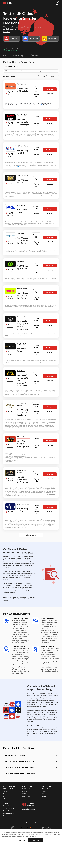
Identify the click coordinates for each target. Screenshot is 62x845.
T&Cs (42, 104)
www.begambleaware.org (33, 279)
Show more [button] (53, 71)
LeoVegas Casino (22, 84)
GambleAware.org (10, 106)
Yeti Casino (20, 233)
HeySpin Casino (22, 344)
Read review (10, 97)
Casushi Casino (22, 288)
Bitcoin (5, 798)
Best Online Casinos (27, 789)
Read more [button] (6, 32)
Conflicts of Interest (8, 816)
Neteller (5, 794)
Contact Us (6, 806)
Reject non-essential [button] (31, 836)
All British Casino (22, 146)
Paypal (5, 791)
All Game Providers (47, 789)
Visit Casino (49, 89)
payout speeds (25, 563)
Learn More (22, 840)
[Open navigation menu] (57, 3)
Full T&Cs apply (52, 223)
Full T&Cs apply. (26, 362)
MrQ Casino (21, 205)
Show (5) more (31, 535)
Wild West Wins (22, 437)
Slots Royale (21, 371)
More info (50, 94)
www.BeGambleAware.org (16, 166)
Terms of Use (7, 811)
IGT (43, 794)
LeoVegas (25, 791)
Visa (4, 796)
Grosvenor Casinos (23, 317)
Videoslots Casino (22, 175)
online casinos (53, 693)
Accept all (36, 840)
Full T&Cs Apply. (14, 394)
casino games (46, 716)
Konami (44, 791)
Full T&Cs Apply (39, 195)
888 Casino (21, 262)
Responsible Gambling (9, 808)
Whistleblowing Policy (9, 813)
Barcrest (44, 796)
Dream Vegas (26, 796)
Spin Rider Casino (22, 115)
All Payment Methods (9, 789)
